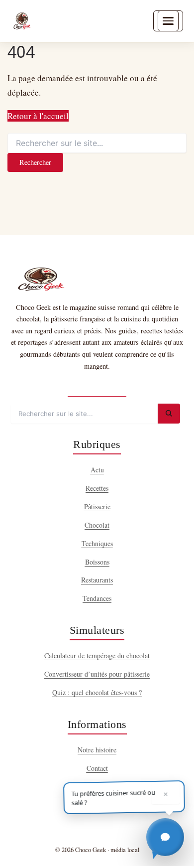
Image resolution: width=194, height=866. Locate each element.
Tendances (97, 598)
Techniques (97, 543)
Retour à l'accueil (38, 116)
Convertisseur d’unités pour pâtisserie (97, 674)
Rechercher (35, 162)
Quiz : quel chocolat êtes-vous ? (97, 692)
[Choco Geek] (22, 21)
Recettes (97, 488)
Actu (97, 469)
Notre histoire (97, 749)
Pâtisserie (97, 506)
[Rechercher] (169, 414)
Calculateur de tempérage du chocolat (97, 655)
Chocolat (97, 525)
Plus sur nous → (97, 387)
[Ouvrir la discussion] (165, 837)
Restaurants (97, 579)
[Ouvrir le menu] (168, 20)
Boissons (97, 562)
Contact (97, 768)
